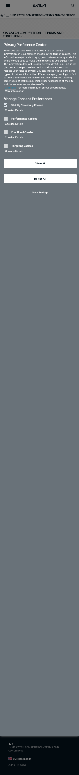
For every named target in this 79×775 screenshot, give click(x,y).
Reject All (40, 178)
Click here (10, 87)
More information (14, 90)
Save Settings (40, 192)
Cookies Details (14, 110)
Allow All (40, 163)
